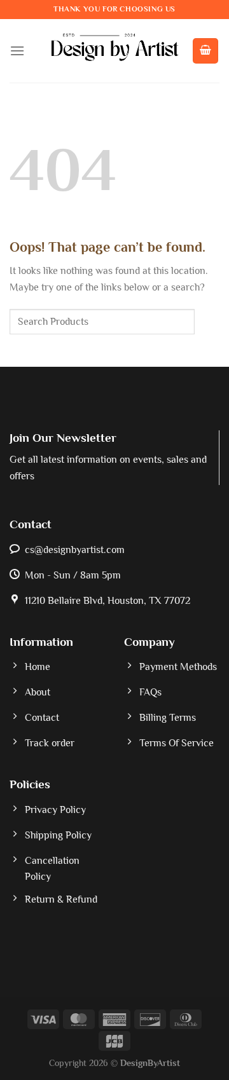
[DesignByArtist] (114, 51)
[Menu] (17, 50)
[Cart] (205, 51)
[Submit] (207, 322)
